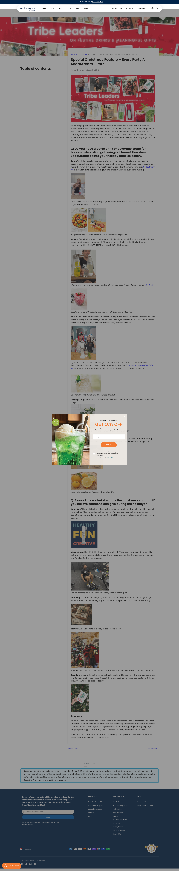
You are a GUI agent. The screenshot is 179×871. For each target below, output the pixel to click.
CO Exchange (73, 8)
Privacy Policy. (111, 457)
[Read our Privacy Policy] (123, 458)
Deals (85, 8)
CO (52, 8)
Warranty (129, 8)
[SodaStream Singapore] (28, 8)
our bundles (97, 1)
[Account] (152, 8)
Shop (44, 8)
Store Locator (117, 8)
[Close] (124, 416)
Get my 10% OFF (108, 445)
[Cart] (158, 8)
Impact (61, 8)
